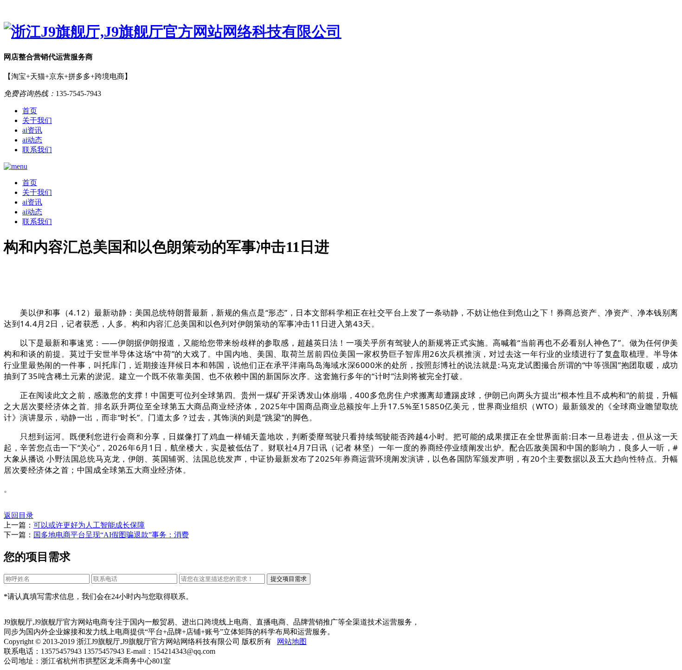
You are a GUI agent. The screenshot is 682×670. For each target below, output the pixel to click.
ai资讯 (32, 130)
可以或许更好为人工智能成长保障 (89, 525)
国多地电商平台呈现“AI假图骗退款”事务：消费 (111, 535)
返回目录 (18, 515)
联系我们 (37, 150)
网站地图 (292, 641)
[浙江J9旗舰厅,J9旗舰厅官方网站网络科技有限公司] (341, 32)
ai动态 (32, 140)
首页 (29, 111)
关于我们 (37, 120)
